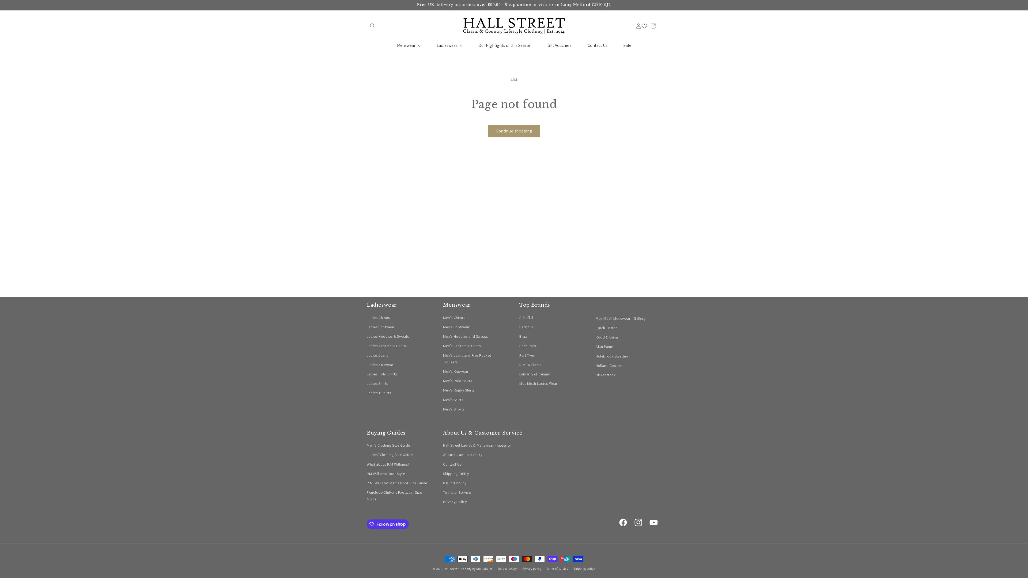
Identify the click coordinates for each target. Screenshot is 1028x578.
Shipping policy (584, 569)
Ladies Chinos (378, 317)
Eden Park (527, 345)
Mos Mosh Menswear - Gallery (620, 318)
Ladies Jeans (377, 355)
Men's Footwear (456, 327)
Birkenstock (606, 374)
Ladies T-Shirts (379, 392)
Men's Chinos (454, 317)
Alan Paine (604, 346)
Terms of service (557, 569)
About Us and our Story (462, 454)
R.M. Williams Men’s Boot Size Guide (397, 483)
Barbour (526, 327)
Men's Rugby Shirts (459, 390)
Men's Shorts (453, 409)
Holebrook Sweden (612, 356)
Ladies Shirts (377, 383)
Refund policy (507, 569)
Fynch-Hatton (607, 327)
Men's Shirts (453, 399)
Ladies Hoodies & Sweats (388, 336)
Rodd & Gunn (607, 337)
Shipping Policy (456, 473)
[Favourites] (644, 26)
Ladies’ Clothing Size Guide (390, 454)
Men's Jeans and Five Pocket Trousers (467, 358)
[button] (373, 26)
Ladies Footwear (381, 327)
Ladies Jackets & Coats (386, 345)
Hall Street (451, 569)
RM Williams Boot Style (386, 473)
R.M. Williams (530, 364)
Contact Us (452, 464)
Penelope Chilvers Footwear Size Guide (394, 495)
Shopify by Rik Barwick (477, 569)
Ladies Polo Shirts (382, 374)
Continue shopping (514, 131)
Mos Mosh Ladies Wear (538, 383)
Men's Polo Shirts (457, 380)
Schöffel (526, 317)
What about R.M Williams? (388, 464)
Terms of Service (457, 492)
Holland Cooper (609, 365)
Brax (523, 336)
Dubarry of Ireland (534, 374)
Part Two (526, 355)
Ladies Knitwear (380, 364)
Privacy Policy (455, 501)
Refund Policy (454, 483)
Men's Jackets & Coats (462, 345)
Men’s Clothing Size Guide (388, 445)
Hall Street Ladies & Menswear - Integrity (477, 445)
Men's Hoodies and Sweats (465, 336)
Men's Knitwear (455, 371)
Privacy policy (532, 569)
